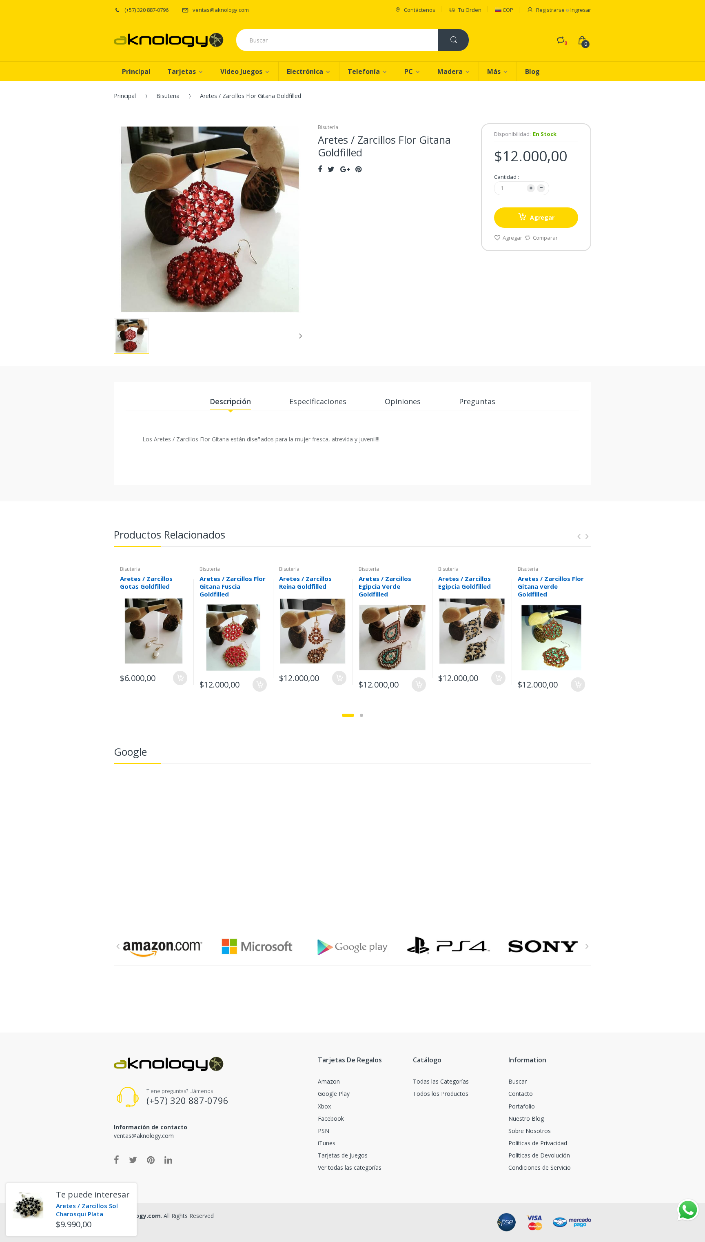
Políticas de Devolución (539, 1155)
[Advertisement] (352, 829)
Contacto (520, 1093)
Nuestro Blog (526, 1118)
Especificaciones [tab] (317, 401)
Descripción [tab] (230, 401)
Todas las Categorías (441, 1081)
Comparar (545, 237)
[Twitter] (331, 169)
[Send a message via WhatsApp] (688, 1210)
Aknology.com (140, 1216)
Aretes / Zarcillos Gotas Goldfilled (146, 582)
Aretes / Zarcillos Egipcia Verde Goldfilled (385, 586)
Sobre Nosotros (529, 1131)
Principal (125, 96)
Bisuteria (168, 96)
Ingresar (580, 9)
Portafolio (521, 1106)
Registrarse (550, 9)
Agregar (542, 217)
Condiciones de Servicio (539, 1167)
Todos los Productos (440, 1093)
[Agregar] (180, 678)
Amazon (329, 1081)
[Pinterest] (358, 169)
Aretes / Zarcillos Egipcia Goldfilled (464, 582)
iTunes (326, 1143)
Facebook (331, 1118)
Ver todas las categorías (349, 1167)
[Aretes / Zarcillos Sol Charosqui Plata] (28, 1205)
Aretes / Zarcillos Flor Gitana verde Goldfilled (551, 586)
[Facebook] (320, 169)
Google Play (334, 1093)
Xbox (324, 1106)
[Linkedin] (168, 1159)
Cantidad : (506, 176)
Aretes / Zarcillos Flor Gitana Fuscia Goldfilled (233, 586)
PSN (323, 1131)
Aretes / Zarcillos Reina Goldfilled (305, 582)
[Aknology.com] (169, 40)
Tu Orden (469, 9)
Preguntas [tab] (477, 401)
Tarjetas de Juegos (343, 1155)
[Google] (345, 169)
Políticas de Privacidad (537, 1143)
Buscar (517, 1081)
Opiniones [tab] (403, 401)
